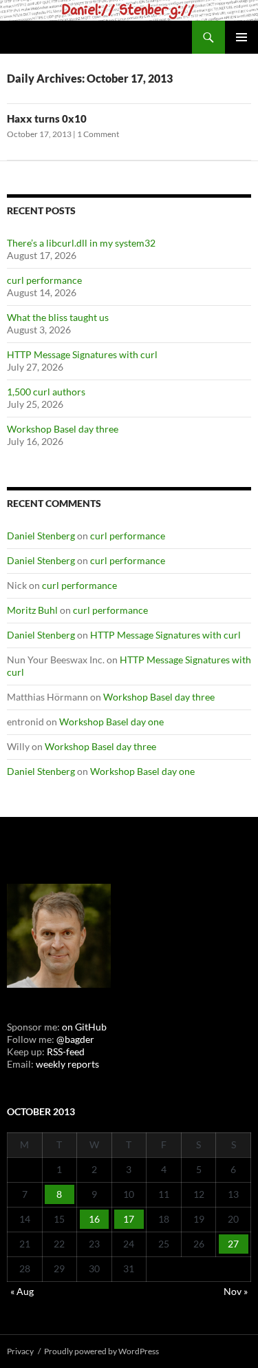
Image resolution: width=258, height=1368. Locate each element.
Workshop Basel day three (62, 429)
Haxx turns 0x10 (47, 118)
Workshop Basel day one (111, 721)
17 (128, 1219)
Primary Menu (241, 37)
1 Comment (98, 134)
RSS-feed (66, 1051)
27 (233, 1244)
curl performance (44, 280)
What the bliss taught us (58, 317)
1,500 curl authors (46, 391)
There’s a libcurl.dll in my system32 (81, 243)
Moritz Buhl (32, 610)
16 (94, 1219)
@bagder (75, 1039)
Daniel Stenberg (41, 535)
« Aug (22, 1291)
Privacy (20, 1351)
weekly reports (67, 1064)
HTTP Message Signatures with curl (82, 354)
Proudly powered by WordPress (101, 1351)
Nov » (236, 1291)
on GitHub (83, 1027)
